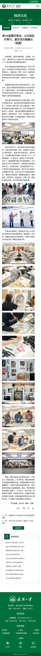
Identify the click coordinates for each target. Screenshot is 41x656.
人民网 (20, 630)
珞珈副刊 (25, 28)
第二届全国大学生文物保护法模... (15, 570)
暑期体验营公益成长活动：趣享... (15, 550)
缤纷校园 (25, 20)
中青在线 (36, 633)
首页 (12, 20)
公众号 (8, 647)
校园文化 (17, 20)
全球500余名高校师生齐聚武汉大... (16, 558)
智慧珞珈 (33, 647)
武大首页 (35, 1)
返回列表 (18, 528)
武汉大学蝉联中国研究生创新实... (15, 574)
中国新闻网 (6, 633)
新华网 (4, 630)
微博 (20, 647)
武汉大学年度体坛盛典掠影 (13, 578)
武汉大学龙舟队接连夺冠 (13, 554)
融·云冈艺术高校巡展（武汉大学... (15, 542)
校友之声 (16, 28)
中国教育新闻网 (21, 633)
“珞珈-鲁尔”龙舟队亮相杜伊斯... (14, 562)
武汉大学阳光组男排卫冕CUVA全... (15, 546)
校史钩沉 (34, 28)
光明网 (36, 630)
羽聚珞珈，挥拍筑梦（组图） (14, 566)
